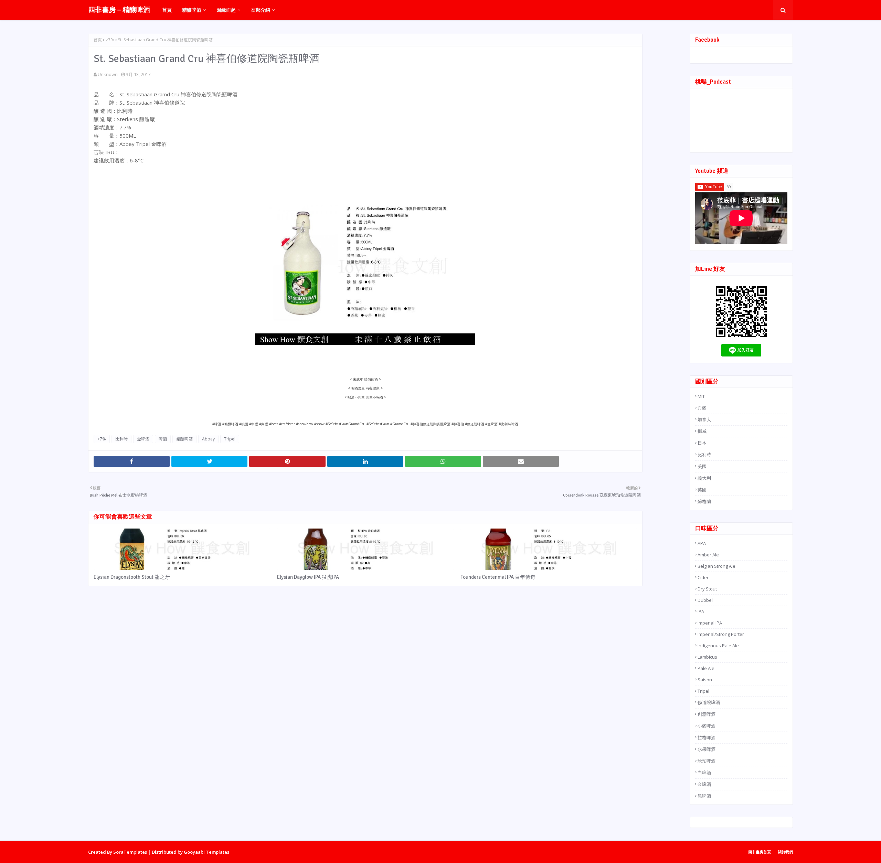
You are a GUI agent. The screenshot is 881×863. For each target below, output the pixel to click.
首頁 (98, 40)
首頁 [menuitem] (167, 10)
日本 (702, 443)
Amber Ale (708, 555)
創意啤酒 (706, 714)
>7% (110, 40)
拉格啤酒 (706, 737)
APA (702, 543)
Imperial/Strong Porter (721, 634)
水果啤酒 (706, 749)
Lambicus (707, 657)
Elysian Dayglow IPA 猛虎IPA (308, 577)
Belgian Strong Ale (716, 566)
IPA (701, 611)
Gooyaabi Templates (206, 852)
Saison (705, 679)
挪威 (702, 431)
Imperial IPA (710, 623)
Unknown (108, 74)
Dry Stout (707, 589)
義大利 (704, 478)
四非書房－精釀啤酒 (119, 10)
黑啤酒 (704, 796)
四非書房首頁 (759, 851)
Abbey (208, 439)
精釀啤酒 (184, 439)
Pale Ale (706, 668)
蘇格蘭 (704, 501)
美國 (702, 466)
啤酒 (163, 439)
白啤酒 (704, 772)
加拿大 (704, 419)
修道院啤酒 (709, 702)
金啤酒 (143, 439)
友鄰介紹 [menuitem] (260, 10)
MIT (701, 396)
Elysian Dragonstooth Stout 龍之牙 (132, 577)
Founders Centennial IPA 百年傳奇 (497, 577)
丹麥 (702, 408)
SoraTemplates (130, 852)
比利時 (121, 439)
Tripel (229, 439)
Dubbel (705, 600)
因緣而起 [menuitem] (226, 10)
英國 (702, 490)
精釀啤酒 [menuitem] (191, 10)
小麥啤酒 (706, 726)
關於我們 (785, 851)
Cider (703, 577)
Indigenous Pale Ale (718, 645)
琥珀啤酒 (706, 761)
